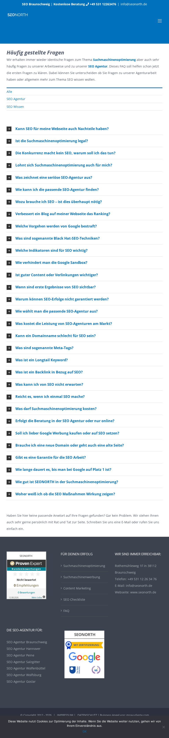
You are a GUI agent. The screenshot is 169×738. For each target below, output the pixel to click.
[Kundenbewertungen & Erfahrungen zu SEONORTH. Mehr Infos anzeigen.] (26, 555)
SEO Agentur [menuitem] (16, 99)
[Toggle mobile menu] (160, 21)
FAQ (66, 611)
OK (84, 731)
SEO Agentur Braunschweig (27, 642)
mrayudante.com (137, 715)
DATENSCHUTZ (87, 715)
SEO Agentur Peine (20, 655)
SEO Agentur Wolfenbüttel (26, 668)
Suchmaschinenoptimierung (84, 566)
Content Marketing (77, 588)
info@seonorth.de (134, 4)
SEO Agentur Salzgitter (23, 662)
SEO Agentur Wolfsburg (24, 675)
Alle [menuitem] (9, 91)
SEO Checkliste (74, 599)
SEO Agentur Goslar (21, 681)
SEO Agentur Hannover (23, 649)
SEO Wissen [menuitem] (15, 106)
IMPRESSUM (65, 715)
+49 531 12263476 (103, 4)
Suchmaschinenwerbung (81, 577)
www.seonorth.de (143, 592)
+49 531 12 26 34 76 (142, 579)
